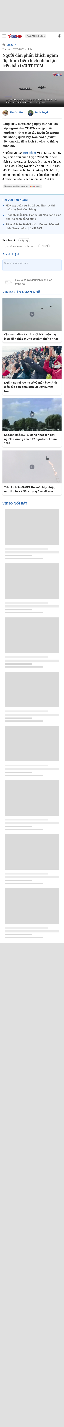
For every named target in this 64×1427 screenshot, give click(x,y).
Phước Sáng (17, 112)
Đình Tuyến (42, 112)
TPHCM (44, 246)
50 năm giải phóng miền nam (20, 246)
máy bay (24, 240)
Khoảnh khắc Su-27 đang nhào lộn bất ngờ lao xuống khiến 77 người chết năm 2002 (30, 439)
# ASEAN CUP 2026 (35, 35)
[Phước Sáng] (5, 113)
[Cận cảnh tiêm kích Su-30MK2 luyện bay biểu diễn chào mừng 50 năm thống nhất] (32, 314)
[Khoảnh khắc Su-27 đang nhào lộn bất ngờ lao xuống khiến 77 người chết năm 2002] (32, 414)
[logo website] (15, 36)
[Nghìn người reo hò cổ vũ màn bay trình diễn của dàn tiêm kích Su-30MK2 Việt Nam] (32, 362)
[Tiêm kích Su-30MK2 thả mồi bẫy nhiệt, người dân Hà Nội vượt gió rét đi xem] (32, 466)
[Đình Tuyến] (30, 113)
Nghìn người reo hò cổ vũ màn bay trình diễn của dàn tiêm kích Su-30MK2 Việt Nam (30, 387)
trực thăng (29, 152)
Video (10, 45)
